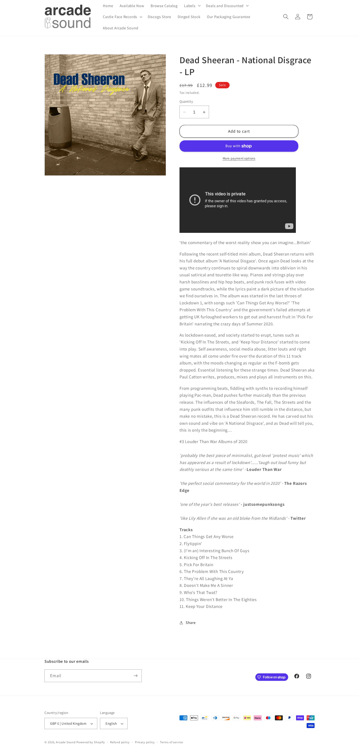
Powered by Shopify (90, 742)
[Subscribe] (135, 675)
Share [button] (191, 622)
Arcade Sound (66, 742)
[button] (192, 5)
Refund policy (120, 742)
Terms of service (171, 742)
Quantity (186, 101)
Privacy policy (145, 742)
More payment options (239, 158)
